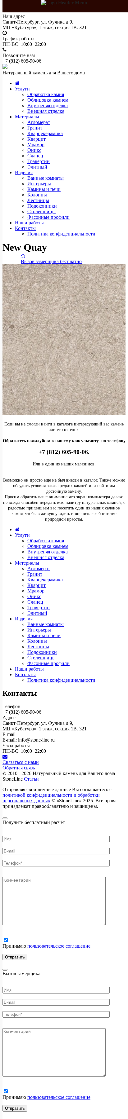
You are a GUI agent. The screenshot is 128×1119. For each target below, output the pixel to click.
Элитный (37, 167)
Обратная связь (18, 767)
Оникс (34, 150)
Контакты (25, 228)
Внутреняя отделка (47, 105)
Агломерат (38, 122)
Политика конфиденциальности (61, 233)
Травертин (38, 161)
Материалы (27, 116)
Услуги (22, 88)
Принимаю (46, 946)
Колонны (37, 194)
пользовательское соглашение (58, 946)
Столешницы (41, 211)
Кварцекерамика (45, 133)
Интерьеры (39, 183)
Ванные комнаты (45, 178)
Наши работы (29, 222)
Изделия (24, 172)
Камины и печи (44, 189)
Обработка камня (45, 94)
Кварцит (36, 139)
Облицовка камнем (47, 100)
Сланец (35, 155)
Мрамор (35, 144)
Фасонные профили (48, 217)
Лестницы (38, 200)
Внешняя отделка (45, 111)
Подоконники (42, 206)
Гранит (34, 127)
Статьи (31, 779)
